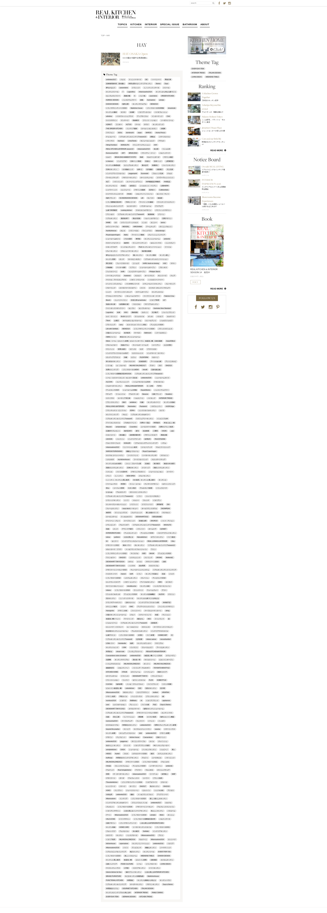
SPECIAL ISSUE (169, 24)
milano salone (151, 639)
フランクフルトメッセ (139, 803)
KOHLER (127, 443)
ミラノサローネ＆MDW (130, 370)
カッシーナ (172, 839)
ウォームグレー (152, 590)
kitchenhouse (110, 843)
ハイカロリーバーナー (155, 280)
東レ (173, 749)
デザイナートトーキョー (144, 807)
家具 (152, 754)
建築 (132, 794)
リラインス (125, 676)
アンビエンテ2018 (159, 578)
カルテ (108, 157)
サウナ (146, 124)
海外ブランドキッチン (133, 872)
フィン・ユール (135, 484)
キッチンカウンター (144, 643)
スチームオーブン (142, 292)
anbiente (167, 239)
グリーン (161, 214)
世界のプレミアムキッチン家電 (165, 725)
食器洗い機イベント (113, 619)
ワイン (153, 549)
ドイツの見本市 (121, 472)
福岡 (131, 643)
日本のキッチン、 (112, 169)
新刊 (137, 431)
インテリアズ (121, 161)
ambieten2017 (111, 79)
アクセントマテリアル (113, 296)
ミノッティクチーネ (126, 598)
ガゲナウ (109, 835)
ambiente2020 (121, 794)
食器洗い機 (128, 860)
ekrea (108, 537)
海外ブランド (110, 198)
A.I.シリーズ (162, 276)
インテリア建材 (131, 128)
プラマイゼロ (151, 349)
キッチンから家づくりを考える (148, 598)
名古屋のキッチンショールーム (117, 631)
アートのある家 (156, 361)
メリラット (134, 504)
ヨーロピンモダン (134, 259)
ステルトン (164, 455)
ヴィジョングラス (121, 513)
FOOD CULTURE (127, 864)
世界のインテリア (112, 370)
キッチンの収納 (169, 402)
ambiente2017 (156, 803)
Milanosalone (111, 798)
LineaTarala (132, 141)
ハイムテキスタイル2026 (141, 382)
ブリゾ (108, 476)
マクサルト (166, 513)
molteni (155, 692)
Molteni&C (169, 557)
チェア (173, 276)
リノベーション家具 (130, 447)
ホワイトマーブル (112, 227)
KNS (125, 312)
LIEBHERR (165, 186)
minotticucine (131, 586)
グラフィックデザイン (163, 210)
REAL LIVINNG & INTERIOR (157, 541)
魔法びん (140, 619)
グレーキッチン (111, 251)
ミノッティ (118, 476)
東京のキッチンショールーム (130, 337)
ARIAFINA (165, 692)
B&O (124, 402)
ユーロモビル (156, 758)
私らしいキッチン (157, 811)
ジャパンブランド (168, 312)
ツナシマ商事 (166, 684)
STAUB (124, 672)
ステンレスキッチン (165, 754)
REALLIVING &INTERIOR (115, 406)
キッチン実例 (151, 255)
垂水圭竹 (145, 165)
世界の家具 (122, 349)
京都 (164, 562)
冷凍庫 (132, 112)
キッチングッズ (158, 124)
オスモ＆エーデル (112, 725)
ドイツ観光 (171, 537)
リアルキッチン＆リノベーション (155, 259)
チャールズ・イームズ (140, 345)
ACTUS (128, 124)
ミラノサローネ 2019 (122, 590)
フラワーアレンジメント (165, 177)
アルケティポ (133, 394)
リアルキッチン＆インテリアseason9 (131, 214)
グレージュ (145, 578)
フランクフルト (156, 676)
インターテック (157, 116)
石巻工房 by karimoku (138, 300)
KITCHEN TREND (146, 897)
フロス (126, 754)
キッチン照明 (110, 259)
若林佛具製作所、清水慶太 (115, 84)
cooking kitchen (126, 210)
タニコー (154, 222)
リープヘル (153, 774)
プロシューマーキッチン (129, 251)
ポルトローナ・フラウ (113, 549)
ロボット (145, 312)
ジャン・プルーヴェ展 (133, 463)
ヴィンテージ (138, 590)
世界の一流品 (145, 423)
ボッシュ (171, 815)
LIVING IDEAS (166, 864)
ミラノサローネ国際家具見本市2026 (118, 374)
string (167, 611)
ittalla (126, 235)
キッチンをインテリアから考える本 (118, 892)
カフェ (133, 357)
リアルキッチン (111, 218)
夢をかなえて (110, 88)
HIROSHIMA (137, 227)
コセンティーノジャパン (144, 194)
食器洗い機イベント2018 (153, 656)
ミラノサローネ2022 (150, 762)
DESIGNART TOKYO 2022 (115, 709)
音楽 (163, 574)
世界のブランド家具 (166, 427)
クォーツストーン (132, 790)
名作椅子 (163, 529)
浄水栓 (129, 194)
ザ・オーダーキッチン (121, 774)
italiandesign (160, 231)
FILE (154, 705)
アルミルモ (165, 762)
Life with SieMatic (112, 329)
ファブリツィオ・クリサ (151, 296)
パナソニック (170, 758)
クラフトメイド (147, 504)
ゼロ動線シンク (127, 169)
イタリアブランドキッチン (166, 533)
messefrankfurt (165, 639)
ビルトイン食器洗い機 (113, 688)
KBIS (160, 582)
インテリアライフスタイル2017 (117, 353)
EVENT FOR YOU (164, 852)
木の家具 (136, 831)
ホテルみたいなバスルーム (132, 320)
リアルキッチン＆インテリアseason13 (119, 713)
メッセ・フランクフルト (134, 684)
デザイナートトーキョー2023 (116, 570)
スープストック (129, 521)
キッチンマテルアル (139, 104)
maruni (123, 574)
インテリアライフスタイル (115, 173)
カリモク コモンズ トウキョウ (159, 288)
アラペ (164, 590)
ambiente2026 (146, 378)
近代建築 (149, 169)
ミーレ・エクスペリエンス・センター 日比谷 (121, 378)
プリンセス (110, 214)
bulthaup (109, 758)
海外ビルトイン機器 (167, 717)
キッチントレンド (112, 647)
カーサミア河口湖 (124, 398)
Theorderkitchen (112, 782)
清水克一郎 (136, 660)
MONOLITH (125, 145)
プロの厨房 (128, 239)
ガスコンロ (146, 627)
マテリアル (159, 643)
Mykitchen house (136, 108)
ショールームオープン (147, 267)
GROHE (159, 557)
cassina (157, 729)
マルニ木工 (149, 770)
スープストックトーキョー (163, 627)
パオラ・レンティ (130, 582)
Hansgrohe (110, 611)
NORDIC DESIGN (112, 100)
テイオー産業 (121, 267)
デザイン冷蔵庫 (139, 190)
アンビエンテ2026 (147, 533)
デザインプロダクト (138, 472)
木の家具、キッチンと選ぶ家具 (144, 480)
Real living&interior (124, 770)
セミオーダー (131, 206)
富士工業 (116, 717)
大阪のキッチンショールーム (116, 615)
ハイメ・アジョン (167, 521)
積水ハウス (127, 545)
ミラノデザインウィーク (127, 823)
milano (108, 590)
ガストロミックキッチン (138, 492)
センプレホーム (144, 308)
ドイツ (125, 848)
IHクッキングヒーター (161, 745)
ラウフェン (110, 133)
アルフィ (145, 758)
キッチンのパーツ (154, 402)
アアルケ (161, 141)
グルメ (132, 615)
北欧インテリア (111, 864)
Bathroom (147, 333)
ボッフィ (147, 664)
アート (108, 815)
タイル (151, 741)
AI (141, 700)
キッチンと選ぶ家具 (113, 860)
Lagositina (131, 92)
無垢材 (160, 198)
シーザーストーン (156, 766)
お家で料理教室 (111, 210)
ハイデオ (132, 566)
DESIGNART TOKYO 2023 (115, 566)
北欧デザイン (110, 823)
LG (116, 222)
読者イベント (161, 737)
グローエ (164, 782)
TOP (103, 35)
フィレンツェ (120, 394)
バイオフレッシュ (161, 112)
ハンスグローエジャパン (162, 586)
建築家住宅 (110, 668)
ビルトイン (146, 790)
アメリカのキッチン (147, 582)
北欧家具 (154, 623)
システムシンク (135, 557)
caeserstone (123, 88)
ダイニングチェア (163, 770)
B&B (141, 157)
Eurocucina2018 (112, 153)
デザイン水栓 (122, 611)
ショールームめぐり (113, 239)
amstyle (153, 815)
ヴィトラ (127, 745)
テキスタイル (158, 382)
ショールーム (133, 749)
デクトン (171, 594)
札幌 (141, 402)
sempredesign (121, 427)
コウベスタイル (164, 137)
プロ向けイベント (130, 423)
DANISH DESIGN (164, 856)
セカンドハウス (156, 243)
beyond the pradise (113, 729)
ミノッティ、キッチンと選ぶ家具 (117, 480)
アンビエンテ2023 (164, 553)
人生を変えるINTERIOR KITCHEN (157, 872)
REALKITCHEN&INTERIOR (155, 651)
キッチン (119, 835)
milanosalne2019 (144, 149)
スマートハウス (169, 729)
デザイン (109, 737)
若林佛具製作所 (135, 435)
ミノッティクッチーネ (151, 88)
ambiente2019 (111, 741)
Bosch (108, 300)
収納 (107, 529)
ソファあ (109, 365)
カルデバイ (171, 316)
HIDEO (108, 754)
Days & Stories (165, 705)
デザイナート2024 (152, 562)
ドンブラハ (118, 790)
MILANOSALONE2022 (114, 762)
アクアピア (159, 206)
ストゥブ (127, 729)
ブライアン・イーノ (148, 153)
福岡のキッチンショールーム (154, 709)
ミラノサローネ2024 (113, 856)
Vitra (172, 541)
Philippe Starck (154, 271)
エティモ (133, 349)
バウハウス (110, 141)
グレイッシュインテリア (156, 235)
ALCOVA (109, 382)
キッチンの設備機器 (148, 594)
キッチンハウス (165, 880)
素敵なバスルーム (132, 451)
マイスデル (134, 553)
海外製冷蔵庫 (146, 251)
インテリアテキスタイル (159, 631)
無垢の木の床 (110, 304)
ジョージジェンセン (156, 472)
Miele (162, 815)
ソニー (123, 606)
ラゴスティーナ (111, 574)
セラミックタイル (139, 680)
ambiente (169, 766)
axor (107, 705)
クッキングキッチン (149, 749)
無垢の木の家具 (169, 463)
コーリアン (156, 345)
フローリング (110, 288)
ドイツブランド (152, 684)
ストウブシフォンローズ (114, 194)
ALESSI (161, 594)
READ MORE (216, 150)
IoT (164, 300)
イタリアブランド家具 (142, 745)
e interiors (109, 161)
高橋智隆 (135, 312)
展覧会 (152, 137)
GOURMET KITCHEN (129, 888)
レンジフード (110, 786)
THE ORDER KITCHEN (114, 128)
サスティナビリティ (113, 243)
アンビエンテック (130, 533)
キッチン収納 (110, 827)
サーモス (137, 333)
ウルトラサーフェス (113, 443)
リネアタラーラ (151, 782)
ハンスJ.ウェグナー (129, 100)
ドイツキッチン (154, 868)
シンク (108, 292)
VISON (164, 431)
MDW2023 (154, 104)
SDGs (120, 133)
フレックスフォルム (122, 766)
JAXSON (109, 439)
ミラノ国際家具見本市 (113, 202)
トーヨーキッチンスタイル (142, 827)
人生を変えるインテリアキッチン (135, 811)
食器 (156, 615)
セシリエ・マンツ (163, 194)
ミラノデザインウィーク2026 (132, 782)
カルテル (168, 803)
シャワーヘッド (111, 190)
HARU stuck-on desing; (151, 263)
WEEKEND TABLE (147, 856)
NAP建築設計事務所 (153, 182)
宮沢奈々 (152, 190)
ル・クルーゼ (121, 365)
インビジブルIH (162, 419)
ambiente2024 (145, 725)
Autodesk (127, 276)
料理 (143, 553)
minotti (145, 370)
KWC (131, 606)
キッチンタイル (157, 292)
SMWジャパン (111, 337)
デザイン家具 (110, 696)
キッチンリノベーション (140, 843)
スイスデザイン (111, 120)
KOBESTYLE (161, 680)
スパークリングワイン (134, 182)
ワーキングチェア (112, 177)
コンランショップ (122, 382)
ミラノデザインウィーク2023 (116, 108)
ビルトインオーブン (166, 660)
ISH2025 (122, 557)
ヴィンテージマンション (141, 145)
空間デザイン (167, 218)
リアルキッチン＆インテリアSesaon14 (148, 374)
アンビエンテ (136, 848)
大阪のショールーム (113, 333)
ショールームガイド (162, 378)
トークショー (149, 672)
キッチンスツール (112, 92)
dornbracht (130, 133)
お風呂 (116, 320)
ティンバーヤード (135, 79)
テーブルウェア (127, 721)
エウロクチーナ (134, 709)
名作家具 (127, 333)
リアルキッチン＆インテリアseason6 (134, 623)
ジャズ (171, 574)
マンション (166, 615)
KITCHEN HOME (112, 672)
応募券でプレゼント (113, 431)
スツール (166, 88)
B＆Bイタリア (126, 316)
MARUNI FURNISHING (114, 451)
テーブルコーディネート (153, 611)
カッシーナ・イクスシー (114, 627)
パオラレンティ (156, 406)
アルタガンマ (121, 492)
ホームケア (152, 529)
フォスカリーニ (111, 271)
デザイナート (110, 778)
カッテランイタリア (113, 582)
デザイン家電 (164, 733)
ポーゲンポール (111, 676)
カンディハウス (167, 713)
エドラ (162, 410)
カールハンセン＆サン (149, 128)
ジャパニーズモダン (152, 496)
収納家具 (136, 120)
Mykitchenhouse (153, 876)
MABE (108, 222)
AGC (165, 263)
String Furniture (111, 145)
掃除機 (140, 717)
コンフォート (125, 190)
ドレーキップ (170, 284)
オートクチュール (146, 177)
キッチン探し (164, 255)
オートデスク (149, 276)
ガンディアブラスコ (113, 357)
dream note (120, 651)
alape (140, 133)
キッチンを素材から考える (146, 880)
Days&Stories (145, 390)
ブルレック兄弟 (157, 173)
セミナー (115, 541)
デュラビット (121, 737)
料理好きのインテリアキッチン (127, 758)
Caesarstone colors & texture (116, 656)
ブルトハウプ (110, 831)
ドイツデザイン (124, 819)
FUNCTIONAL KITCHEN (114, 880)
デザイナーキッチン (129, 177)
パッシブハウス (136, 696)
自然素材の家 (124, 304)
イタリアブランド (152, 700)
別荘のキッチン (150, 688)
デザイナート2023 (132, 762)
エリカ (139, 562)
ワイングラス (147, 231)
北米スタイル (130, 602)
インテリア (123, 798)
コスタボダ (110, 459)
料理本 (123, 484)
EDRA (132, 410)
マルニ (124, 414)
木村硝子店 (167, 602)
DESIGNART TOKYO (140, 676)
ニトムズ (136, 263)
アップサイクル (142, 116)
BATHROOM (190, 24)
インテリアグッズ (134, 439)
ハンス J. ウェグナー (161, 390)
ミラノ (139, 574)
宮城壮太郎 (143, 521)
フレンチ (146, 500)
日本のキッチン (132, 468)
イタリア (170, 843)
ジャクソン (120, 439)
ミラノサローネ (151, 864)
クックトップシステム (113, 284)
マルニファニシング (163, 447)
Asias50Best (170, 341)
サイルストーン (149, 660)
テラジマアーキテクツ (113, 602)
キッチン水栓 (145, 586)
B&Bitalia (133, 700)
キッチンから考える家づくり (166, 92)
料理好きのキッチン (129, 725)
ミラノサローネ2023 (138, 798)
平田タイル (123, 696)
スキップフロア (111, 247)
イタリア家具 (110, 839)
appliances (166, 700)
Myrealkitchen (142, 537)
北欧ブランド (156, 394)
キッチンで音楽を (152, 574)
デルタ (169, 173)
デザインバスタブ (150, 435)
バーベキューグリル (113, 276)
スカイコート (110, 435)
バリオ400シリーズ (132, 284)
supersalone (124, 843)
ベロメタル (136, 304)
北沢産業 (139, 639)
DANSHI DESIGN (112, 104)
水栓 (140, 733)
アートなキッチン (163, 647)
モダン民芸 (132, 488)
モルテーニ (143, 839)
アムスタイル (124, 831)
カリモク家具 (151, 717)
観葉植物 (151, 214)
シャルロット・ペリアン (148, 186)
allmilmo (109, 116)
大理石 (140, 635)
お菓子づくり (110, 635)
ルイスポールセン (119, 705)
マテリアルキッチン (151, 304)
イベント (151, 721)
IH (107, 541)
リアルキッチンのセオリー (140, 414)
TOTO (159, 386)
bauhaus (121, 141)
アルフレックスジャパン (165, 807)
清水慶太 (122, 435)
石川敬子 (155, 312)
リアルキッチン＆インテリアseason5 (119, 419)
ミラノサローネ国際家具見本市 (144, 819)
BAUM (152, 553)
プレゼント (110, 807)
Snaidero (169, 394)
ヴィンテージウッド (140, 243)
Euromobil (144, 173)
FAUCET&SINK (160, 439)
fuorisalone (151, 100)
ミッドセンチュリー (128, 247)
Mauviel (109, 427)
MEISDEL (125, 227)
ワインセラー (110, 557)
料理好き (109, 651)
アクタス (171, 790)
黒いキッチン (137, 255)
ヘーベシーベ (156, 79)
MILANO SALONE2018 (162, 664)
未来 (118, 312)
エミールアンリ (150, 320)
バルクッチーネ (164, 819)
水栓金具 (109, 794)
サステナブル (153, 566)
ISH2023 (169, 365)
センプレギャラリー (113, 96)
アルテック (110, 770)
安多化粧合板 (156, 370)
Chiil (168, 116)
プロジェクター (111, 345)
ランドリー (140, 721)
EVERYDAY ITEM (112, 897)
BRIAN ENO (133, 153)
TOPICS (122, 24)
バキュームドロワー (132, 296)
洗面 (107, 717)
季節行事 (168, 79)
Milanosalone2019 (121, 815)
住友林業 (146, 431)
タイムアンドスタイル (127, 733)
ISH (168, 504)
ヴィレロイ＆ (139, 316)
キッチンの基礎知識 (113, 165)
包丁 (107, 182)
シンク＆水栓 (159, 790)
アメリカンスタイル (113, 423)
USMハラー (110, 643)
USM (124, 647)
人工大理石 (168, 345)
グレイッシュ (162, 741)
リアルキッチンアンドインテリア (164, 570)
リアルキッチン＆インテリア (116, 884)
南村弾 (126, 243)
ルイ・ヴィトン (111, 316)
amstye (161, 100)
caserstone (153, 96)
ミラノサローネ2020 (126, 635)
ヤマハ (173, 263)
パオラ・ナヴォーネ (137, 280)
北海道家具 (143, 361)
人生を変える (128, 537)
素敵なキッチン (150, 848)
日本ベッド (158, 161)
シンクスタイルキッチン (147, 410)
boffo (122, 271)
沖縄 (125, 357)
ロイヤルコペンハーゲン (142, 729)
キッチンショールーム (152, 239)
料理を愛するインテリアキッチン (140, 84)
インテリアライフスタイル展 (149, 602)
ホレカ (122, 231)
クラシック (136, 88)
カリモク (169, 582)
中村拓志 (167, 182)
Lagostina (109, 312)
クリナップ (146, 468)
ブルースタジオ (129, 361)
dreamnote (172, 108)
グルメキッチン (144, 476)
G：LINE (150, 386)
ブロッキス (163, 267)
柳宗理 (108, 513)
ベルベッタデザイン (151, 218)
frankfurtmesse (111, 231)
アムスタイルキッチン (139, 631)
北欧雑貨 (154, 860)
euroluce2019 (111, 700)
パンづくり (134, 647)
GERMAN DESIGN (129, 897)
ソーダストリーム (167, 120)
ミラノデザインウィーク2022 (116, 553)
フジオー (119, 124)
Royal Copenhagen (149, 451)
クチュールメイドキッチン (152, 284)
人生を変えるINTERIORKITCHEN (152, 823)
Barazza (145, 394)
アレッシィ (133, 705)
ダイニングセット (165, 227)
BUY (196, 282)
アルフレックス (133, 778)
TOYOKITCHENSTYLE (162, 668)
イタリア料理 (154, 300)
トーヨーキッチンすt (149, 455)
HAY (155, 145)
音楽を (147, 161)
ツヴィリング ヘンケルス (129, 222)
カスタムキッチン (167, 860)
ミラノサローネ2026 (125, 807)
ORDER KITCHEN (167, 96)
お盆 (172, 431)
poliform (117, 537)
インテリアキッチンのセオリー (117, 803)
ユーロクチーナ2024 (148, 427)
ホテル (130, 562)
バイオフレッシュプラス (124, 116)
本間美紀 (130, 880)
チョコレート (110, 137)
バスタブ (160, 316)
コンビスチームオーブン (137, 271)
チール (137, 124)
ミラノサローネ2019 (139, 815)
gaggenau (123, 741)
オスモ (123, 112)
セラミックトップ (168, 484)
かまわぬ (109, 492)
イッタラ (161, 721)
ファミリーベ (136, 611)
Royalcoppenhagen (113, 235)
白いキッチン (139, 545)
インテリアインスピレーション (132, 541)
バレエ (122, 79)
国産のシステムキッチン (114, 468)
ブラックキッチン (152, 696)
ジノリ (126, 500)
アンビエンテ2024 (156, 325)
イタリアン (157, 500)
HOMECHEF (162, 635)
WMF (173, 774)
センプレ (132, 308)
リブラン (133, 267)
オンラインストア (112, 414)
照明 (107, 774)
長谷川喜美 (136, 218)
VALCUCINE (110, 819)
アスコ (161, 835)
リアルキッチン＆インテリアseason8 (119, 639)
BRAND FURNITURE (113, 876)
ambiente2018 (135, 656)
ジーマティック (165, 848)
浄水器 (108, 766)
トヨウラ (123, 700)
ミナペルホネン (160, 333)
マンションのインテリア (114, 206)
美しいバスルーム (131, 856)
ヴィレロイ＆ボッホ (113, 594)
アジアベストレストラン (145, 606)
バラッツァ (140, 529)
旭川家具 (157, 463)
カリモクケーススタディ (127, 288)
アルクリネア (124, 525)
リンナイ (125, 680)
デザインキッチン (153, 884)
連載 (141, 100)
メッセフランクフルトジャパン (136, 549)
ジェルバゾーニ (111, 623)
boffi (131, 574)
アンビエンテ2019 (130, 594)
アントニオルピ (170, 361)
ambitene (133, 402)
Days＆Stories (168, 884)
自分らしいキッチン (113, 745)
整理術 (138, 239)
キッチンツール (148, 852)
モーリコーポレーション (114, 586)
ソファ (139, 496)
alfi (142, 198)
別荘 (139, 688)
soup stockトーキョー (130, 508)
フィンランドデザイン (166, 606)
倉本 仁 (139, 169)
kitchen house (134, 737)
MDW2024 (126, 329)
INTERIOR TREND (165, 398)
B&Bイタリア (162, 672)
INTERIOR (151, 24)
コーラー (146, 778)
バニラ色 (142, 96)
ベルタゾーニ (138, 398)
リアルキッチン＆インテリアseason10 (132, 137)
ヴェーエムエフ (147, 647)
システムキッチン (131, 578)
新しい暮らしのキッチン (158, 798)
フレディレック (136, 513)
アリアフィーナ (162, 794)
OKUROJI (154, 521)
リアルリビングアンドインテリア (146, 443)
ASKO (108, 790)
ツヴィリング (117, 182)
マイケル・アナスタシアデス (116, 280)
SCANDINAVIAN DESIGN (128, 198)
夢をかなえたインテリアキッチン (117, 255)
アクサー (138, 770)
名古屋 (156, 149)
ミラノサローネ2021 (162, 827)
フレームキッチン (112, 508)
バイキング (151, 398)
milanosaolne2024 (145, 92)
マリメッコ (110, 349)
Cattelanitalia (163, 190)
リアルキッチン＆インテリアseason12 (161, 545)
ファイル (168, 247)
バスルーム (171, 811)
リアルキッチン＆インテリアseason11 (119, 496)
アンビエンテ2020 (139, 766)
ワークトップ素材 (138, 235)
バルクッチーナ (164, 153)
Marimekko (132, 406)
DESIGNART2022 (142, 517)
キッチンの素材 (111, 112)
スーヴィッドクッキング (123, 292)
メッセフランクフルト (145, 794)
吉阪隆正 (160, 169)
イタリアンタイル (144, 112)
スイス (142, 288)
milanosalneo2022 (112, 447)
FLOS (151, 680)
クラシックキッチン (113, 500)
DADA (123, 749)
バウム (164, 443)
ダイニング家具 (111, 606)
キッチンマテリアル (122, 660)
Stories (158, 84)
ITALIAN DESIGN (147, 888)
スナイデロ (110, 398)
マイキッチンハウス (113, 868)
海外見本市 (128, 431)
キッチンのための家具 (113, 463)
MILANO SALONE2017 (138, 365)
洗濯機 (108, 660)
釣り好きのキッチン (113, 361)
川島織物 (109, 267)
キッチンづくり (111, 186)
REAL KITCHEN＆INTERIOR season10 (119, 149)
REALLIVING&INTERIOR (134, 386)
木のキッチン (127, 692)
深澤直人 (165, 774)
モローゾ (155, 357)
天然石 (123, 186)
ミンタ (144, 222)
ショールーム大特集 (130, 390)
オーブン (133, 786)
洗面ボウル (125, 345)
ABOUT (204, 24)
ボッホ (150, 316)
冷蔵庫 (163, 128)
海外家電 (119, 684)
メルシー (136, 500)
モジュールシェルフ (147, 141)
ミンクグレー (170, 243)
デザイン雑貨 (168, 157)
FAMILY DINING (157, 892)
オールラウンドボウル (149, 508)
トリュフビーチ (161, 488)
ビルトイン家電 (141, 860)
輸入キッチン (134, 852)
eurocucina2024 (112, 721)
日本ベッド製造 (135, 161)
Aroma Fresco (160, 133)
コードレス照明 (118, 488)
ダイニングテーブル (138, 741)
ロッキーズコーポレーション (116, 504)
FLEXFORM (144, 357)
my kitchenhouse (124, 459)
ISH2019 (166, 786)
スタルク (138, 276)
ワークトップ (128, 619)
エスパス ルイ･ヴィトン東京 (136, 325)
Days (166, 84)
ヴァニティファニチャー (165, 202)
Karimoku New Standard (162, 308)
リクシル (109, 472)
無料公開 (125, 104)
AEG (149, 619)
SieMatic (146, 831)
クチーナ (122, 786)
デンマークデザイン (151, 484)
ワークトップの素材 (146, 202)
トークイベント (132, 455)
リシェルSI (166, 149)
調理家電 (160, 504)
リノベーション (129, 717)
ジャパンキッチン (168, 165)
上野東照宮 (169, 161)
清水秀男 (142, 566)
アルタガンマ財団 (146, 488)
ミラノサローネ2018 (113, 578)
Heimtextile (122, 643)
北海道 (147, 463)
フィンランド (159, 619)
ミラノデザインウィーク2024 (144, 329)
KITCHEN (136, 24)
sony (121, 325)
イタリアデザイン (143, 692)
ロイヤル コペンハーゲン (114, 455)
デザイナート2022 (112, 545)
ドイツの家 (145, 705)
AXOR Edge (170, 406)
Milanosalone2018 (112, 848)
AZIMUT (109, 124)
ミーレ (139, 864)
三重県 (155, 431)
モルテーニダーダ (153, 157)
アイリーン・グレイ (113, 521)
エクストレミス (137, 353)
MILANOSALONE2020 (132, 664)
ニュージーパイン (121, 300)
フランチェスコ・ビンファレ (116, 410)
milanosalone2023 (139, 774)
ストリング (148, 557)
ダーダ (121, 778)
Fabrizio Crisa (169, 296)
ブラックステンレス (165, 329)
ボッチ (121, 259)
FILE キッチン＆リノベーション (150, 247)
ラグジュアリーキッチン (144, 419)
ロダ (141, 349)
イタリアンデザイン (113, 811)
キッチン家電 (110, 733)
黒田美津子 (125, 218)
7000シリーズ (130, 202)
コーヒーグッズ (146, 447)
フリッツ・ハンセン (150, 120)
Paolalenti (143, 406)
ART (123, 153)
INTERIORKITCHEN (113, 533)
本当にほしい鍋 (169, 423)
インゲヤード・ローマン (155, 353)
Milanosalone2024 (157, 839)
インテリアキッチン (160, 831)
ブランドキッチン (112, 402)
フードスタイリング (141, 459)
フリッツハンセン (112, 680)
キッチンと (162, 480)
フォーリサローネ (122, 263)
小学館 (126, 868)
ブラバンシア (110, 325)
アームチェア (150, 227)
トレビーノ (164, 749)
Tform (108, 320)
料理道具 (157, 423)
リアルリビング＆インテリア (116, 852)
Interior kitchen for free (114, 872)
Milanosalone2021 (147, 835)
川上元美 (170, 169)
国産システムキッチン (161, 468)
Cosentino (133, 427)
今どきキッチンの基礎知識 (134, 876)
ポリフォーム (135, 672)
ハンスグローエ (132, 835)
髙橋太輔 (164, 435)
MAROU (148, 133)
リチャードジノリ (145, 615)
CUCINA (109, 684)
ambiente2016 (158, 843)
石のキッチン (110, 598)
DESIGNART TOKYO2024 (115, 562)
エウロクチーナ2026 (139, 754)
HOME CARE (124, 827)
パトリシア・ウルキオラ (141, 668)
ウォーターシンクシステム (140, 570)
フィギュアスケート (135, 651)
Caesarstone (147, 737)
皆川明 (162, 688)
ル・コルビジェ (132, 627)
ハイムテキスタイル (113, 664)
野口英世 (109, 263)
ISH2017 (143, 786)
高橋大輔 (127, 96)
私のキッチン (154, 786)
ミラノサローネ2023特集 (155, 108)
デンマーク (125, 120)
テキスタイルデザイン (143, 210)
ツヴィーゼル (133, 231)
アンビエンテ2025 (112, 390)
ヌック (115, 529)
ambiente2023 (151, 733)
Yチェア (109, 394)
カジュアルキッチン (131, 165)
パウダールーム (145, 206)
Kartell (117, 754)
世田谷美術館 (157, 517)
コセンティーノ (123, 668)
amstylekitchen (111, 749)
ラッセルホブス (126, 517)
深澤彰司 (147, 439)
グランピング (110, 525)
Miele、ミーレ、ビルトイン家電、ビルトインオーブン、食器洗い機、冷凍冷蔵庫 (134, 341)
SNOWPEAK (165, 508)
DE (146, 79)
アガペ (152, 365)
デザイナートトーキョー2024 (147, 713)
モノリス (150, 198)
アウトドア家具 (127, 529)
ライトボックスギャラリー (115, 308)
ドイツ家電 (150, 635)
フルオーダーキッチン (113, 386)
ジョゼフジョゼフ (166, 320)
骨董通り (155, 165)
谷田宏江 (133, 186)
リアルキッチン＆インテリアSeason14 (146, 525)
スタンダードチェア (158, 459)
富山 (107, 488)
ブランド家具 (157, 778)
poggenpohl (133, 173)
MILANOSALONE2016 (127, 839)
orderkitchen (130, 688)
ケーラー (170, 472)
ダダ (160, 365)
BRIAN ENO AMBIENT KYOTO (125, 157)
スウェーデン (170, 656)
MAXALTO (167, 525)
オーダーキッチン (136, 884)
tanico (163, 222)
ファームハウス (111, 484)
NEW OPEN (131, 476)
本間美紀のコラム (112, 888)
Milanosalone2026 (112, 692)
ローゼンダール (111, 517)
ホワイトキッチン (157, 537)
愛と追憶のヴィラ (152, 513)
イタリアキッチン (139, 868)
